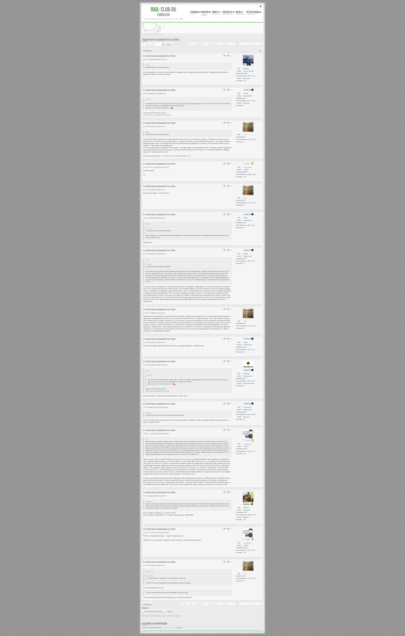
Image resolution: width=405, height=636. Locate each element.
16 (255, 44)
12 (241, 44)
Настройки (184, 604)
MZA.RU (163, 14)
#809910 (146, 407)
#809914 (146, 433)
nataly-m (151, 496)
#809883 (146, 254)
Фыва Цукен (152, 167)
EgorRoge (152, 365)
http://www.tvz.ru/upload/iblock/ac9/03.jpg (157, 115)
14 (248, 44)
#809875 (146, 126)
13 (245, 44)
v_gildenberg (152, 433)
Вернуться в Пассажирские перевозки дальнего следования (161, 616)
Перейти (170, 611)
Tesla (151, 126)
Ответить (148, 50)
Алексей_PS (152, 407)
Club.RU (163, 9)
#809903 (146, 365)
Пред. (191, 44)
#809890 (146, 342)
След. (260, 44)
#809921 (146, 532)
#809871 (146, 59)
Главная (194, 12)
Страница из (213, 44)
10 (234, 44)
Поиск (169, 44)
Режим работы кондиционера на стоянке (160, 39)
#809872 (146, 93)
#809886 (146, 313)
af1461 (151, 218)
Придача (151, 59)
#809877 (146, 167)
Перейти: (145, 608)
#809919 (146, 496)
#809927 (146, 565)
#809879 (146, 190)
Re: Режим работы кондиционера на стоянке (159, 56)
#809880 (146, 218)
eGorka (151, 93)
